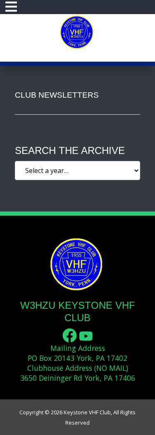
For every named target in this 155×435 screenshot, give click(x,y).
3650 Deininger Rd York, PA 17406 (77, 378)
